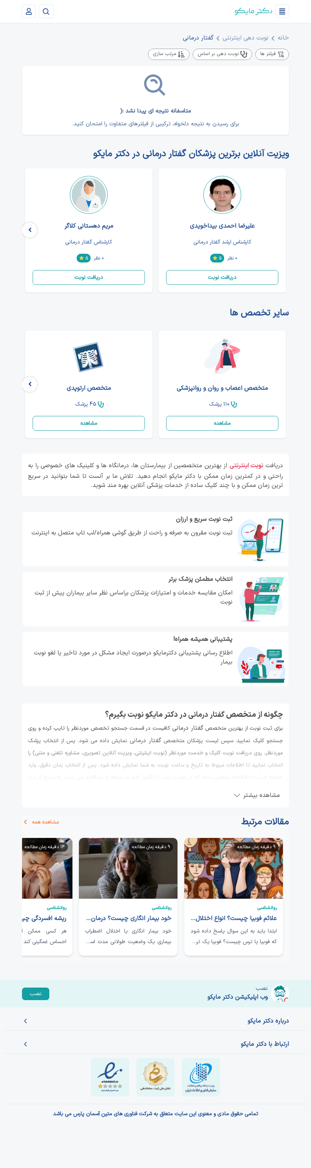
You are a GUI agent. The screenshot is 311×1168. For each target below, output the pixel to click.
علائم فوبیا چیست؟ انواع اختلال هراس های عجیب (233, 918)
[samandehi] (155, 1077)
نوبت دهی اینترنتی (246, 38)
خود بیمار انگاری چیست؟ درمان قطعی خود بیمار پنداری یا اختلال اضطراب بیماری (128, 918)
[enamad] (110, 1077)
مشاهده (222, 423)
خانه (283, 38)
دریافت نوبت (222, 277)
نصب (36, 994)
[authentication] (29, 11)
